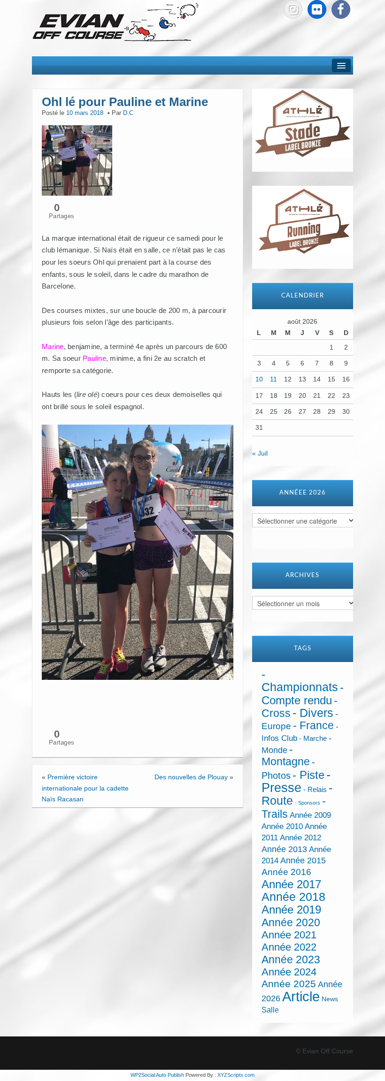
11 (273, 379)
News (330, 999)
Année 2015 (303, 860)
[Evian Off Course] (115, 23)
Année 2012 (300, 837)
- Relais (315, 789)
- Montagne (286, 756)
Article (301, 996)
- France (313, 725)
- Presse (296, 781)
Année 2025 (289, 984)
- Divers (313, 712)
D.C (128, 113)
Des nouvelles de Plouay (191, 777)
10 (259, 379)
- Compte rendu (303, 693)
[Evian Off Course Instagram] (293, 9)
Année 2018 (293, 897)
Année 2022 (289, 947)
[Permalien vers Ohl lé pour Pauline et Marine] (77, 160)
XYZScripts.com (235, 1075)
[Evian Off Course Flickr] (317, 9)
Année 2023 (291, 959)
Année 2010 (282, 826)
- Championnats (300, 680)
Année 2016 (286, 872)
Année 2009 (310, 815)
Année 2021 (289, 935)
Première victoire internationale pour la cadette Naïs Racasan (85, 788)
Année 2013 (284, 849)
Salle (270, 1009)
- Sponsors (307, 803)
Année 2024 (289, 972)
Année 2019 (291, 909)
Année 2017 (291, 884)
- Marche (313, 738)
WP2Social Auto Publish (157, 1075)
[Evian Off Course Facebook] (340, 9)
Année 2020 (291, 922)
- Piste (308, 775)
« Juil (260, 453)
